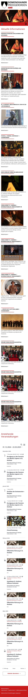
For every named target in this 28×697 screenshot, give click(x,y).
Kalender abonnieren (13, 673)
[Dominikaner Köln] (14, 5)
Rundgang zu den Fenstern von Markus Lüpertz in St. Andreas (15, 458)
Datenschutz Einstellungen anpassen (11, 693)
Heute (14, 668)
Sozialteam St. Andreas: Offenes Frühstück (14, 582)
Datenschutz (11, 690)
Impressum (4, 690)
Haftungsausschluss (21, 690)
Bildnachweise (5, 688)
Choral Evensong (12, 530)
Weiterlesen (4, 62)
